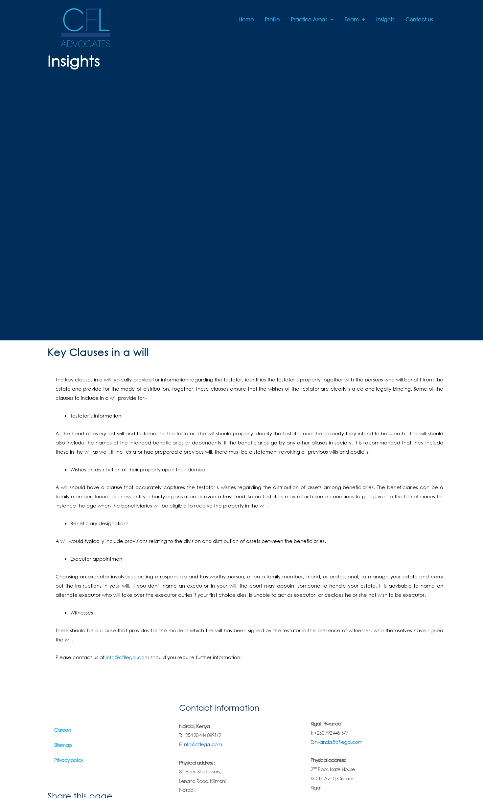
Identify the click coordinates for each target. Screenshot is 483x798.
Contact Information (219, 707)
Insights (385, 19)
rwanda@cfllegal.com (338, 742)
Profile (272, 19)
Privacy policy (68, 760)
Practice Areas (309, 19)
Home (246, 19)
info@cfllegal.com (127, 657)
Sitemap (63, 745)
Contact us (419, 19)
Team (352, 19)
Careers (62, 729)
